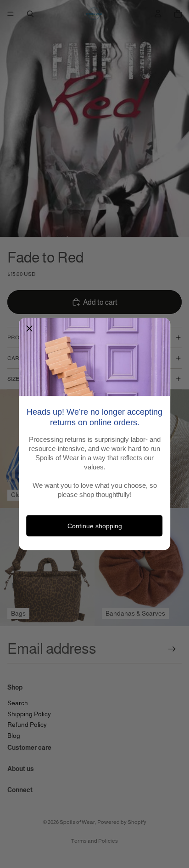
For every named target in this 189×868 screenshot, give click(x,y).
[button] (29, 328)
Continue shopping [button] (94, 525)
